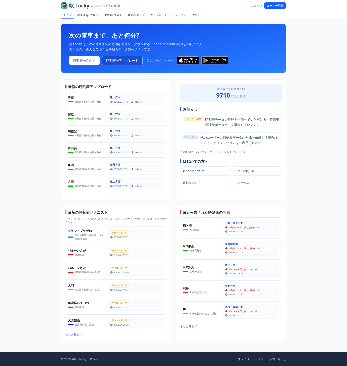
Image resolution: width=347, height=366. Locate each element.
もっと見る (72, 334)
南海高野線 (196, 250)
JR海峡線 (79, 307)
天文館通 (74, 320)
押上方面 (230, 265)
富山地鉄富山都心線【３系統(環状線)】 (89, 237)
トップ (67, 15)
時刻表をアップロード (122, 60)
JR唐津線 (79, 254)
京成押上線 (196, 271)
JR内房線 (194, 229)
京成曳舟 (189, 267)
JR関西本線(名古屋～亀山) (88, 101)
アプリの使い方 (244, 171)
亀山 (71, 165)
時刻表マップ (136, 15)
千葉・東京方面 (234, 223)
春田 (71, 97)
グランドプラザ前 (80, 231)
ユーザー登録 (275, 5)
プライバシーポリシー (252, 359)
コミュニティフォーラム (215, 152)
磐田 (186, 309)
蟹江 (71, 114)
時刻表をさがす (84, 60)
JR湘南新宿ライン (199, 292)
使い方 (196, 15)
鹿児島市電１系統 (84, 324)
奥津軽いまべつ (78, 303)
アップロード (158, 15)
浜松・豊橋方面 (234, 307)
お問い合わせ (277, 359)
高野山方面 (231, 244)
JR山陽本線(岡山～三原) (87, 289)
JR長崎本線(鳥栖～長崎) (87, 272)
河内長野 (189, 246)
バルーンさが (77, 250)
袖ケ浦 (187, 225)
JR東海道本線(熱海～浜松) (203, 313)
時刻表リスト (113, 15)
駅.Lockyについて (89, 15)
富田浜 (72, 148)
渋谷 (186, 288)
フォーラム (180, 15)
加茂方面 (115, 164)
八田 (71, 182)
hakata (138, 101)
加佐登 (72, 131)
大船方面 (230, 286)
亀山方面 (115, 97)
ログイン (256, 5)
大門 (71, 285)
